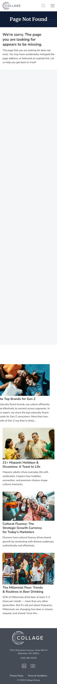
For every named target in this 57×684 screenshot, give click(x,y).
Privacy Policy (16, 675)
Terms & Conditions (37, 675)
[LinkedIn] (24, 665)
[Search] (43, 5)
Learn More (28, 138)
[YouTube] (32, 665)
